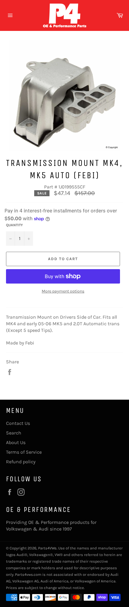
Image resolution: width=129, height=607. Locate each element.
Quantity (14, 225)
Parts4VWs (47, 548)
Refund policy (20, 461)
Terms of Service (24, 452)
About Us (16, 442)
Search (13, 433)
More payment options (63, 291)
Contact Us (18, 423)
